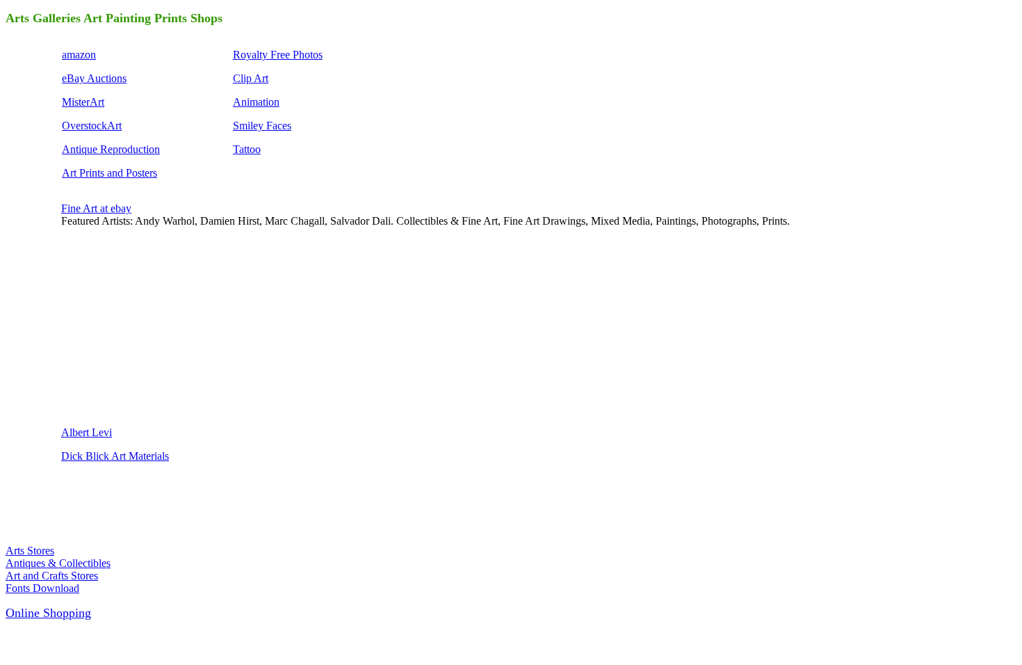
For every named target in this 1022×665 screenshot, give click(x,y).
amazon (79, 55)
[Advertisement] (165, 325)
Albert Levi (86, 432)
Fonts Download (42, 588)
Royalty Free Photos (278, 55)
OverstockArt (92, 125)
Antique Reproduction (111, 149)
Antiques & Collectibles (58, 563)
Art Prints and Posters (109, 173)
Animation (256, 102)
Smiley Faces (262, 125)
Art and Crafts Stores (52, 576)
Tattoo (247, 149)
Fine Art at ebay (96, 208)
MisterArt (83, 102)
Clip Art (250, 78)
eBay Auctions (94, 78)
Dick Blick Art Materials (115, 456)
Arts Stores (30, 550)
